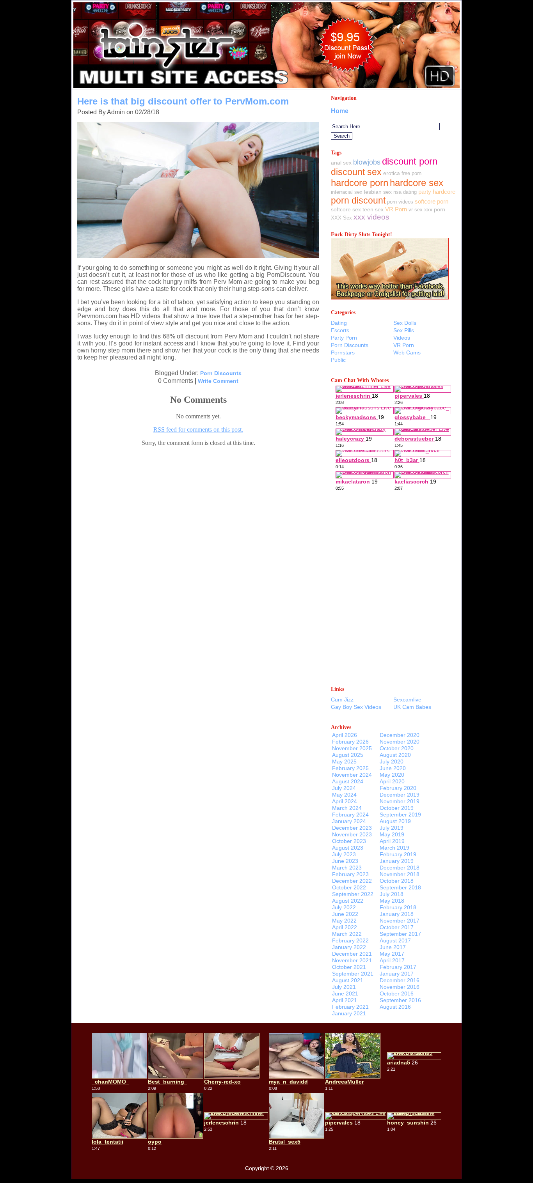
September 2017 (400, 934)
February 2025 (350, 768)
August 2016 (395, 1007)
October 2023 (349, 841)
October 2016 (397, 993)
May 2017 (392, 954)
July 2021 (344, 987)
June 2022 (345, 914)
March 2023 (347, 867)
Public (338, 360)
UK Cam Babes (412, 707)
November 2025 (352, 748)
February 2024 (350, 814)
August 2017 (395, 940)
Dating (339, 323)
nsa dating (405, 192)
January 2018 (397, 914)
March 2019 (394, 848)
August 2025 (347, 755)
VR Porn (396, 209)
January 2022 (349, 947)
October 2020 (397, 748)
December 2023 (352, 828)
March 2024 (347, 808)
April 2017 (392, 960)
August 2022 (347, 901)
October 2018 (397, 881)
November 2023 (352, 834)
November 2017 (399, 920)
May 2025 (344, 761)
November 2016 (399, 987)
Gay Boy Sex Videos (356, 707)
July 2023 (344, 854)
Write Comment (218, 381)
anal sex (341, 162)
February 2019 (398, 854)
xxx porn (434, 209)
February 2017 (398, 967)
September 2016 (400, 1000)
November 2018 (399, 874)
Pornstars (343, 352)
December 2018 (399, 867)
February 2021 (350, 1007)
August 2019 (395, 821)
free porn (411, 173)
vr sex (416, 210)
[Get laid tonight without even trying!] (390, 297)
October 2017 (397, 927)
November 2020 (399, 741)
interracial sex (346, 192)
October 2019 (397, 808)
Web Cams (407, 352)
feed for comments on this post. (198, 429)
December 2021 (352, 954)
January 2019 (397, 861)
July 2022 (344, 907)
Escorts (340, 330)
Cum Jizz (342, 699)
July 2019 (391, 828)
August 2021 (347, 980)
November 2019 (399, 801)
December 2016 (399, 980)
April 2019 (392, 841)
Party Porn (344, 338)
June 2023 (345, 861)
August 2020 (395, 755)
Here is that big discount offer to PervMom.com (183, 101)
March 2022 (347, 934)
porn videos (400, 202)
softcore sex (346, 209)
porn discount (358, 200)
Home (339, 111)
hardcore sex (416, 183)
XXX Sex (341, 218)
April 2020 (392, 781)
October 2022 (349, 887)
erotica (391, 173)
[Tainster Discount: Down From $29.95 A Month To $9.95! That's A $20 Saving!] (266, 87)
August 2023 (347, 848)
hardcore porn (359, 182)
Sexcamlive (407, 699)
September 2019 (400, 814)
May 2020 (392, 775)
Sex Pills (403, 330)
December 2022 (352, 881)
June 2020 (393, 768)
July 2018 (391, 894)
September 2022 (352, 894)
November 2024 (352, 775)
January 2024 (349, 821)
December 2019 (399, 795)
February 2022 (350, 940)
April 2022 (344, 927)
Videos (401, 338)
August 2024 (347, 781)
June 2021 (345, 993)
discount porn (409, 161)
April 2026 (344, 735)
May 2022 (344, 920)
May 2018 (392, 901)
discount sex (356, 172)
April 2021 (344, 1000)
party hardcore (436, 191)
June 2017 (393, 947)
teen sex (373, 209)
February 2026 (350, 741)
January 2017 (397, 973)
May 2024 (344, 795)
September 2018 (400, 887)
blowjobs (366, 162)
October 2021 (349, 967)
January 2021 (349, 1013)
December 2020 (399, 735)
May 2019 (392, 834)
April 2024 (344, 801)
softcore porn (431, 201)
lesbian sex (378, 192)
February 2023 (350, 874)
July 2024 (344, 788)
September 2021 (352, 973)
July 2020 (391, 761)
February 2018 (398, 907)
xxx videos (371, 217)
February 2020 (398, 788)
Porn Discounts (221, 373)
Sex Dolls (404, 323)
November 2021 (352, 960)
